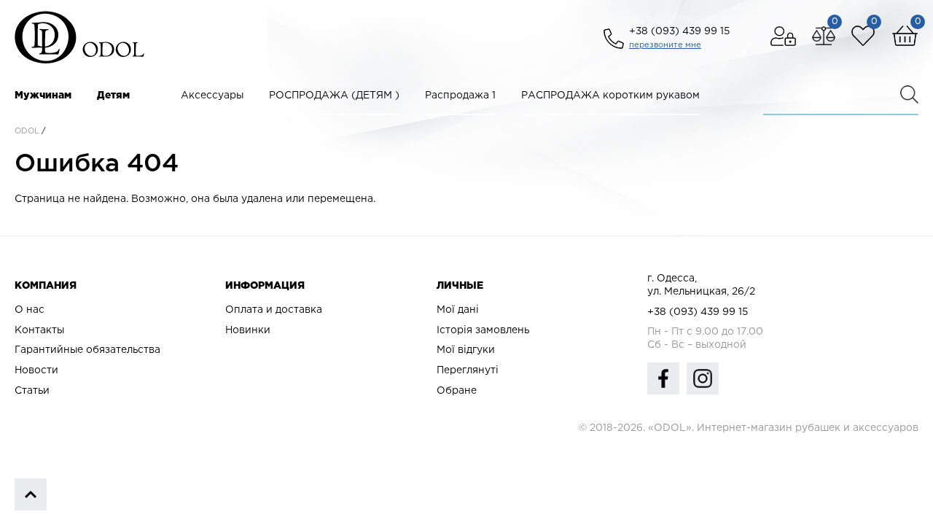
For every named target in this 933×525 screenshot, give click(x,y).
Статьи (32, 390)
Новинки (247, 330)
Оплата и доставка (273, 310)
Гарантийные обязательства (87, 350)
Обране (457, 390)
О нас (29, 310)
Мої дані (458, 310)
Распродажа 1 (460, 95)
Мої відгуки (466, 350)
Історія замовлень (483, 330)
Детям (113, 95)
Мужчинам (43, 95)
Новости (36, 370)
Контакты (39, 330)
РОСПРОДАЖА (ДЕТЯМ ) (334, 95)
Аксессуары (212, 95)
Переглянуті (468, 370)
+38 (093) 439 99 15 (679, 31)
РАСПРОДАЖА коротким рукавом (610, 95)
